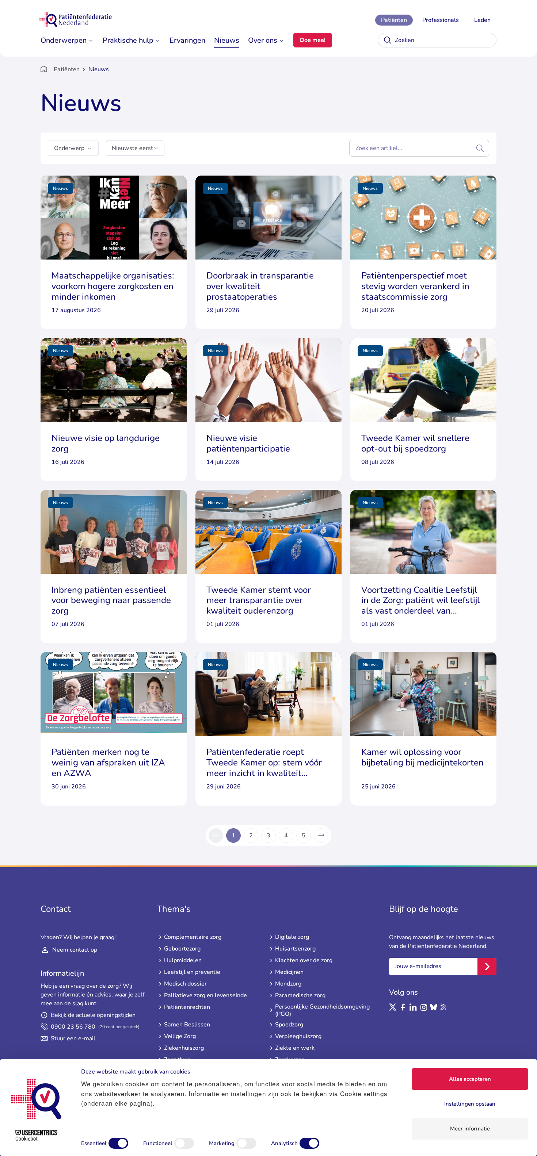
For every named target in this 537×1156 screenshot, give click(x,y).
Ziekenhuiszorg (184, 1048)
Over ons (262, 40)
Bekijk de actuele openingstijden (93, 1015)
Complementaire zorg (192, 937)
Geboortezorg (182, 948)
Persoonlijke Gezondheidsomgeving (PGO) (322, 1010)
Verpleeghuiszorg (298, 1036)
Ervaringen (187, 40)
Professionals (440, 20)
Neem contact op (74, 950)
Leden (482, 20)
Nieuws (226, 40)
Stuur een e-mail (73, 1038)
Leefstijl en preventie (192, 972)
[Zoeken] (387, 40)
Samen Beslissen (187, 1024)
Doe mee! (312, 40)
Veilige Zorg (180, 1036)
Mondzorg (288, 983)
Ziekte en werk (295, 1048)
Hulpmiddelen (183, 960)
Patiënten (394, 20)
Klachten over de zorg (303, 960)
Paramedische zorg (300, 995)
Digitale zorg (292, 937)
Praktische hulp (128, 40)
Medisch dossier (185, 983)
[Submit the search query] (480, 148)
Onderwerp (69, 148)
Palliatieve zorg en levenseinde (205, 995)
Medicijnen (289, 972)
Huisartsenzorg (295, 948)
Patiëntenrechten (187, 1007)
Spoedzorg (289, 1024)
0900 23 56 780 (95, 1026)
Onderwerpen (64, 40)
